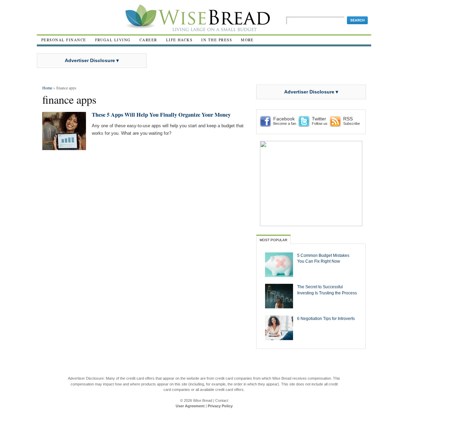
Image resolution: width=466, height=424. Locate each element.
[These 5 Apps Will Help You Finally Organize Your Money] (64, 147)
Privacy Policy (220, 406)
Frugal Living (113, 39)
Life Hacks (179, 39)
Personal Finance (63, 39)
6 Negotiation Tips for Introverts (326, 318)
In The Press (216, 39)
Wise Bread (202, 400)
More (247, 39)
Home (47, 87)
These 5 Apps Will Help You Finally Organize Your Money (161, 115)
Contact (221, 400)
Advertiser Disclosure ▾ (92, 60)
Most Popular (273, 240)
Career (148, 39)
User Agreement (190, 406)
